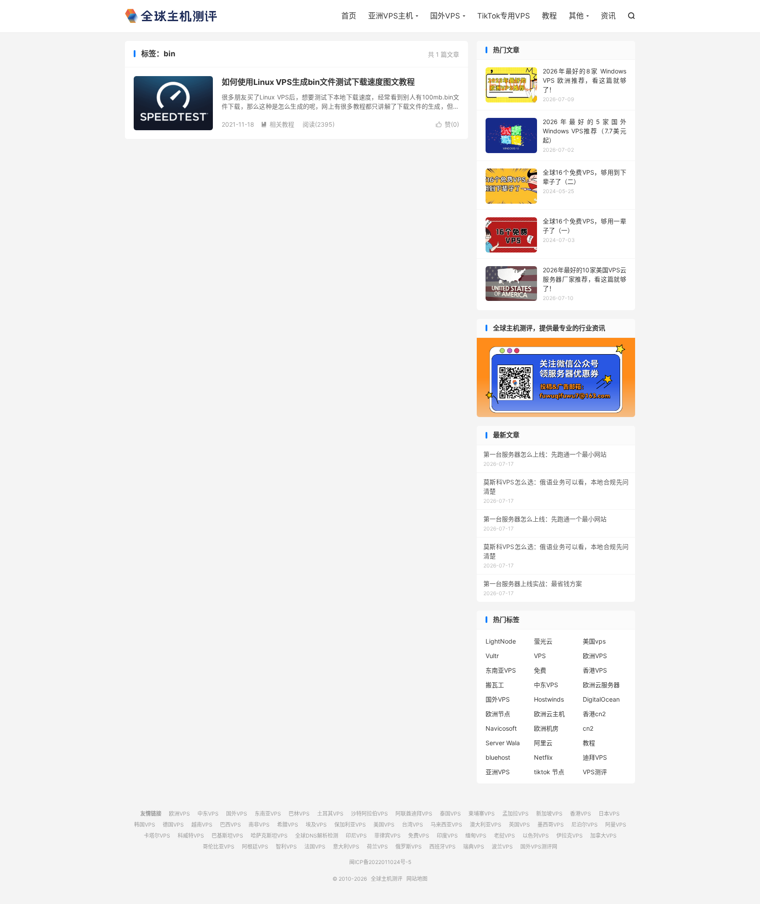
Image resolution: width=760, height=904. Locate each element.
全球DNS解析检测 (316, 835)
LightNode (501, 641)
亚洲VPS (498, 772)
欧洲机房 (546, 728)
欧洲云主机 (549, 713)
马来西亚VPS (446, 824)
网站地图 (417, 878)
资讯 (608, 15)
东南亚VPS (501, 670)
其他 (576, 15)
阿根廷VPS (255, 846)
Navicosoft (501, 728)
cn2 (588, 728)
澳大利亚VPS (485, 824)
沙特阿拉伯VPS (369, 813)
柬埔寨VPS (481, 813)
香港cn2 (594, 713)
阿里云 (543, 743)
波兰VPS (502, 846)
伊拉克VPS (569, 835)
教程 (549, 15)
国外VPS (445, 15)
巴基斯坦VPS (227, 835)
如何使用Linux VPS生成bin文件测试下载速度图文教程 (318, 82)
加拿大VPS (603, 835)
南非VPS (259, 824)
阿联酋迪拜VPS (413, 813)
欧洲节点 (498, 713)
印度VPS (447, 835)
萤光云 (543, 641)
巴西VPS (230, 824)
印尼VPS (356, 835)
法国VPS (314, 846)
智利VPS (286, 846)
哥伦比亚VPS (218, 846)
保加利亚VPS (350, 824)
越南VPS (201, 824)
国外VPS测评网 (538, 846)
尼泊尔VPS (584, 824)
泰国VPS (450, 813)
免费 (540, 670)
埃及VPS (316, 824)
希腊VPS (287, 824)
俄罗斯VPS (408, 846)
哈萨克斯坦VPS (269, 835)
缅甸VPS (475, 835)
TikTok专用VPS (503, 15)
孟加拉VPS (515, 813)
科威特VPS (191, 835)
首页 (348, 15)
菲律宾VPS (387, 835)
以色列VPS (535, 835)
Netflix (543, 757)
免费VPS (418, 835)
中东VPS (546, 684)
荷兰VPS (377, 846)
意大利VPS (346, 846)
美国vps (594, 641)
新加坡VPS (549, 813)
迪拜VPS (595, 757)
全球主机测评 (171, 16)
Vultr (492, 655)
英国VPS (519, 824)
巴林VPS (299, 813)
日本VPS (609, 813)
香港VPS (595, 670)
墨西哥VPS (550, 824)
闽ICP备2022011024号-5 (380, 862)
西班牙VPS (442, 846)
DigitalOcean (601, 699)
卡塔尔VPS (157, 835)
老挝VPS (504, 835)
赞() (447, 124)
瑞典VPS (473, 846)
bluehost (498, 757)
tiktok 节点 (549, 772)
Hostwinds (549, 699)
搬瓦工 (495, 684)
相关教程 (277, 124)
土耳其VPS (330, 813)
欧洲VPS (595, 655)
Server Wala (503, 743)
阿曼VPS (615, 824)
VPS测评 (595, 772)
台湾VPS (412, 824)
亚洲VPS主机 (390, 15)
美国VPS (384, 824)
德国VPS (173, 824)
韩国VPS (144, 824)
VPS (540, 655)
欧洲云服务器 (601, 684)
